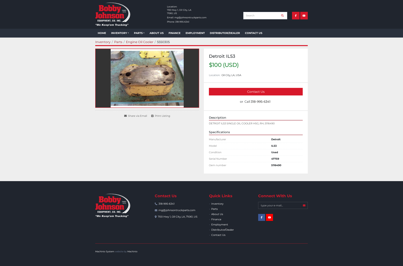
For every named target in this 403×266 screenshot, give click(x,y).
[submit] (282, 16)
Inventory (119, 33)
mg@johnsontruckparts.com (190, 17)
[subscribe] (304, 205)
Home (102, 33)
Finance (175, 33)
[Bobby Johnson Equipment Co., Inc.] (112, 205)
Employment (195, 33)
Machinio (132, 251)
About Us (157, 33)
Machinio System (104, 251)
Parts (138, 33)
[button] (120, 33)
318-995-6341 (182, 21)
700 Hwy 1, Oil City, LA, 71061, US (177, 216)
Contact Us (253, 33)
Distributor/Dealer (225, 33)
